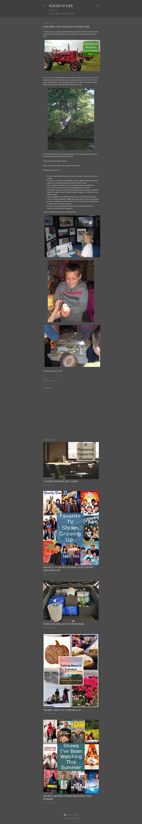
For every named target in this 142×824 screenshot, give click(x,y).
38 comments (52, 713)
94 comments (52, 574)
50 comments (52, 802)
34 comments (52, 627)
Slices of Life (61, 5)
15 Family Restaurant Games (60, 481)
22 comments (52, 485)
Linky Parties (60, 13)
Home (51, 13)
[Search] (98, 5)
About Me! (70, 13)
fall (51, 381)
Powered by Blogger (72, 814)
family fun (55, 381)
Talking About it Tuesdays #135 (62, 710)
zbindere (76, 818)
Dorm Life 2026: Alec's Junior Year (63, 623)
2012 (48, 381)
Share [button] (44, 378)
